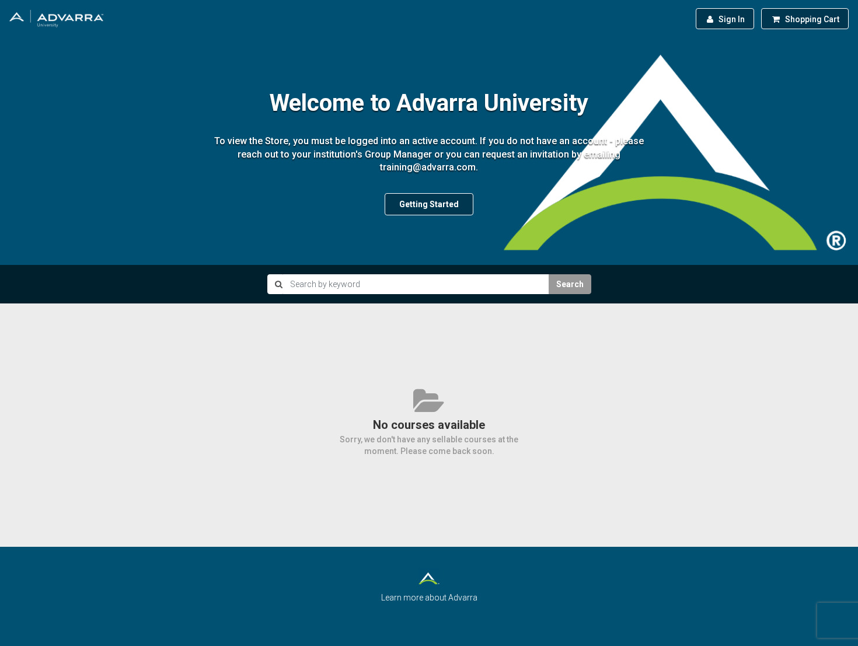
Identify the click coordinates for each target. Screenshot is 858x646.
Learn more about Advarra (429, 597)
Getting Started (429, 204)
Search (570, 284)
